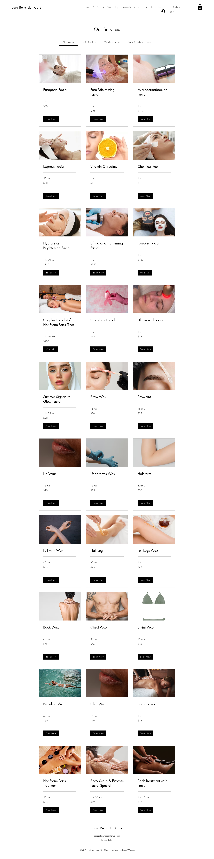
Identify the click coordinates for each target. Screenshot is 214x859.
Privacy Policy (107, 839)
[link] (68, 42)
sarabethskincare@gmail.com (107, 835)
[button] (200, 7)
